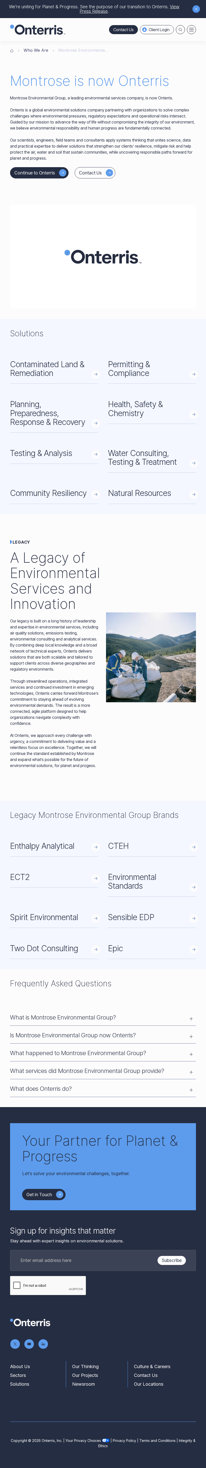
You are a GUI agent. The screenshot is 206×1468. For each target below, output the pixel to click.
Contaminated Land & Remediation (47, 368)
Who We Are (36, 50)
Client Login (159, 29)
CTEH (118, 846)
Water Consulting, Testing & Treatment (142, 457)
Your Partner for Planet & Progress (100, 1148)
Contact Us (123, 29)
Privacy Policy (124, 1440)
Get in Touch (39, 1194)
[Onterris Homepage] (12, 50)
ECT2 (20, 877)
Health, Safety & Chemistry (135, 408)
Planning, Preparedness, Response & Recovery (47, 413)
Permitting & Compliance (129, 368)
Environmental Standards (132, 881)
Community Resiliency (48, 493)
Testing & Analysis (41, 453)
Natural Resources (139, 493)
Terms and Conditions (157, 1440)
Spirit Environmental (44, 917)
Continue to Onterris (34, 172)
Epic (115, 948)
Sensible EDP (131, 917)
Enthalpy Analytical (42, 846)
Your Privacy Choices (83, 1440)
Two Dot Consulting (44, 948)
